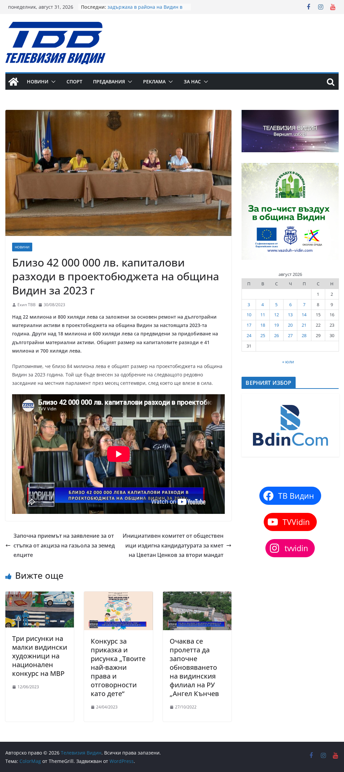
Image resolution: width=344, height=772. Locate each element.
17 (249, 325)
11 (262, 315)
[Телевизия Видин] (13, 82)
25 (262, 335)
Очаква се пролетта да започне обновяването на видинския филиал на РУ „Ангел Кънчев (194, 667)
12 (276, 315)
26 (276, 335)
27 (290, 335)
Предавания (109, 81)
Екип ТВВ (26, 305)
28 (304, 335)
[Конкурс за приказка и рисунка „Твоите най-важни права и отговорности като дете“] (118, 596)
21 (304, 325)
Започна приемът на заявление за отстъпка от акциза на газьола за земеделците (64, 545)
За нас (192, 81)
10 (249, 315)
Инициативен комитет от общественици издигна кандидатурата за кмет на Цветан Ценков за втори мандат (173, 545)
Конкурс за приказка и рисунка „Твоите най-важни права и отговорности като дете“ (118, 667)
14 (304, 315)
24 (249, 335)
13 (290, 315)
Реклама (154, 81)
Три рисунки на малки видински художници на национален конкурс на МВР (39, 656)
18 (262, 325)
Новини (37, 81)
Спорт (74, 81)
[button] (52, 81)
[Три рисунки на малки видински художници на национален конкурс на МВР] (39, 596)
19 (276, 325)
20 (290, 325)
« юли (288, 362)
